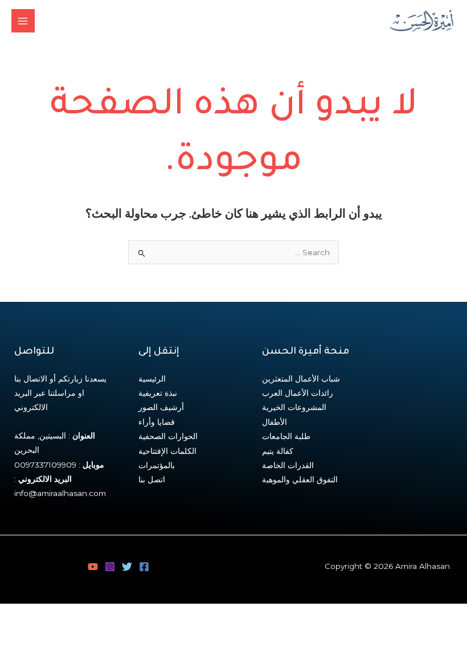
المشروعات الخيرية (294, 407)
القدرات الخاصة (288, 465)
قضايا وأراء (156, 422)
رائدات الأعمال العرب (297, 393)
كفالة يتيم (277, 451)
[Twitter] (127, 567)
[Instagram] (110, 567)
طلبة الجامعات (286, 436)
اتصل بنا (151, 479)
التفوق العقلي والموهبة (300, 479)
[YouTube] (93, 567)
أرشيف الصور (161, 407)
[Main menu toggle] (23, 20)
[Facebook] (144, 567)
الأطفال (274, 422)
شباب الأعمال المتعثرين (301, 378)
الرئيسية (152, 378)
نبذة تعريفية (157, 393)
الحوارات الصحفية (168, 436)
